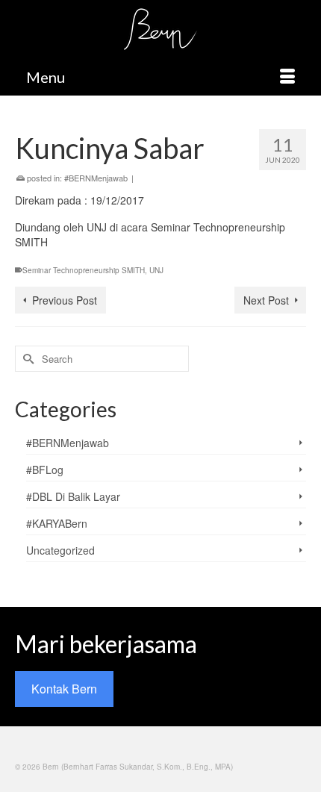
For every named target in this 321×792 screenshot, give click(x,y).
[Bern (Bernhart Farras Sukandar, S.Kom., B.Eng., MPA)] (160, 29)
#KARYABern (56, 523)
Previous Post (64, 300)
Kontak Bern (64, 688)
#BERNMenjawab (96, 178)
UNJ (156, 270)
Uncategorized (60, 550)
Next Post (266, 300)
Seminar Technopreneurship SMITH (83, 270)
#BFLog (44, 469)
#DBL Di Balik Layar (73, 496)
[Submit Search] (26, 359)
